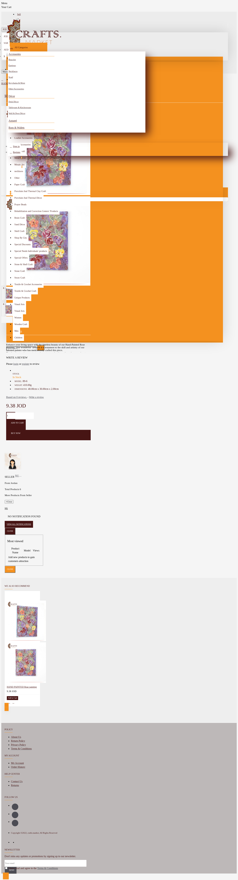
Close (10, 531)
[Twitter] (15, 823)
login (15, 364)
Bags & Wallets (16, 127)
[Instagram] (15, 815)
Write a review (36, 397)
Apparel (13, 120)
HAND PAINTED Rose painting (22, 687)
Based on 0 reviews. (16, 397)
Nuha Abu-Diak (18, 475)
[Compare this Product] (13, 702)
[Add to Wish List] (9, 702)
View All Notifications (19, 524)
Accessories (15, 54)
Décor (12, 96)
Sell (19, 14)
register (25, 364)
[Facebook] (15, 807)
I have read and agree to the (33, 868)
